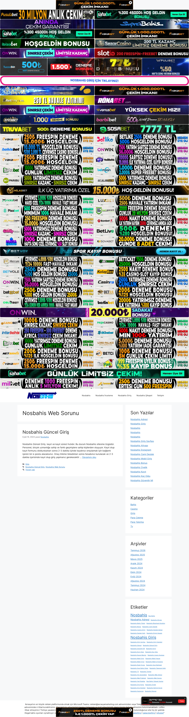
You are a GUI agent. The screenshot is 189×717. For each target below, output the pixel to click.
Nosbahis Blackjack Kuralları (155, 623)
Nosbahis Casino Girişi (137, 630)
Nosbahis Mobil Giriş (141, 458)
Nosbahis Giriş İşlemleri (154, 642)
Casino (134, 509)
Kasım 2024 (136, 568)
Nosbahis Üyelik (138, 467)
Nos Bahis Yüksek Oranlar (154, 681)
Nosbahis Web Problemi (138, 678)
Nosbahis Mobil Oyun (137, 662)
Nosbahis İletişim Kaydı (154, 688)
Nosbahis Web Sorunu (55, 467)
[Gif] (94, 190)
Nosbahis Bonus (138, 463)
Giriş (27, 464)
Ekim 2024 (135, 572)
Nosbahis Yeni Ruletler (137, 681)
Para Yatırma (137, 522)
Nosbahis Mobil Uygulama (154, 662)
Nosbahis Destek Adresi (155, 630)
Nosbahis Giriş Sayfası (142, 441)
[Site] (47, 139)
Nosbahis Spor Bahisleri (154, 665)
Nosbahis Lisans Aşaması (156, 655)
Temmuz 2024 (137, 585)
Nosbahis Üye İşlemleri (138, 688)
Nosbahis (86, 395)
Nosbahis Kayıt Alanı (137, 652)
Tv (131, 526)
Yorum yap (30, 470)
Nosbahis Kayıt (138, 471)
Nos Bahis (151, 616)
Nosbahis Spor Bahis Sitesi (139, 668)
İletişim (160, 395)
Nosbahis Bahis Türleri (137, 623)
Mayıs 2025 (136, 559)
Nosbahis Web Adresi (155, 675)
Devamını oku (89, 457)
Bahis (133, 504)
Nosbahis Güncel (136, 645)
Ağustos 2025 (137, 555)
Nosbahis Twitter (145, 671)
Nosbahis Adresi (139, 419)
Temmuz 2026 (137, 550)
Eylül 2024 (135, 576)
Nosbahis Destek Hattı (137, 633)
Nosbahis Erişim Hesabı (154, 633)
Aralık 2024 (136, 563)
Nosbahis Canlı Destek (142, 454)
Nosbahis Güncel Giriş (45, 432)
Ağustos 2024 (137, 581)
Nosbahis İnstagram (140, 450)
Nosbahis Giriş (124, 395)
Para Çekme (136, 517)
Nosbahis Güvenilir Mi (141, 480)
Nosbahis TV (134, 671)
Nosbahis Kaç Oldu (140, 476)
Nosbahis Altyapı (139, 445)
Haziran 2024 (137, 589)
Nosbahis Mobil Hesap (152, 658)
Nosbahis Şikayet (144, 395)
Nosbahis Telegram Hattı (158, 668)
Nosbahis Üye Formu (137, 685)
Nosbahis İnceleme (104, 395)
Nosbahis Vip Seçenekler (138, 675)
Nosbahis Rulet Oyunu (137, 665)
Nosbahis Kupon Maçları (138, 655)
